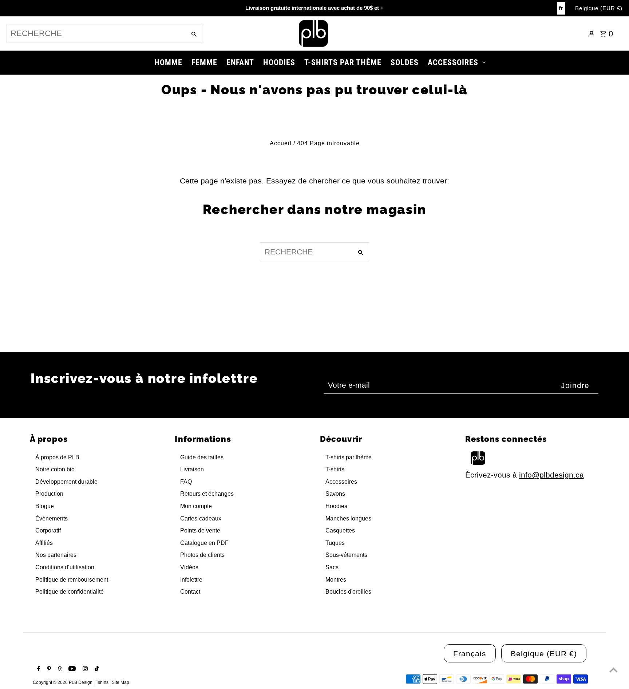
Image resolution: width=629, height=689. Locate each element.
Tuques (335, 543)
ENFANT (240, 62)
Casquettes (340, 530)
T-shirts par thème (348, 457)
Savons (335, 494)
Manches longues (348, 518)
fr (561, 8)
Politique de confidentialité (69, 592)
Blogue (44, 506)
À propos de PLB (57, 457)
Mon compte (196, 506)
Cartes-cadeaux (200, 518)
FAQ (186, 482)
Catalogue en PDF (204, 543)
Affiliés (44, 543)
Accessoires (341, 482)
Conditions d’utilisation (64, 567)
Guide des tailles (201, 457)
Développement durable (66, 482)
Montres (335, 580)
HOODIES (279, 62)
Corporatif (48, 530)
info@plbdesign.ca (551, 475)
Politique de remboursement (71, 580)
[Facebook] (37, 669)
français (469, 653)
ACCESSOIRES (453, 62)
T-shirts (334, 469)
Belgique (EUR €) (598, 8)
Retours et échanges (207, 494)
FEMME (204, 62)
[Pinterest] (48, 669)
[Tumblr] (59, 669)
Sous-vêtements (346, 555)
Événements (51, 518)
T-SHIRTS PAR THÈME (342, 62)
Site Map (120, 682)
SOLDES (405, 62)
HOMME (168, 62)
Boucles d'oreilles (348, 592)
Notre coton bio (55, 469)
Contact (190, 592)
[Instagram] (84, 669)
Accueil (281, 143)
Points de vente (200, 530)
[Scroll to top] (613, 670)
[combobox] (96, 33)
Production (49, 494)
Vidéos (189, 567)
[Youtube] (71, 669)
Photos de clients (202, 555)
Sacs (332, 567)
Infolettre (191, 580)
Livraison (192, 469)
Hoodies (336, 506)
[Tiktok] (96, 669)
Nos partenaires (55, 555)
